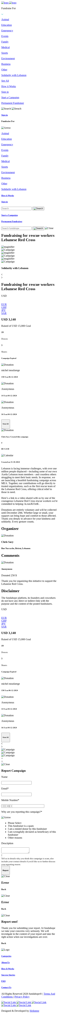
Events (4, 36)
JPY (3, 310)
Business (5, 64)
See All (5, 80)
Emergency (7, 30)
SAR (4, 313)
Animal (5, 19)
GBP (4, 307)
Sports (4, 52)
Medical (5, 47)
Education (6, 25)
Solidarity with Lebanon (13, 75)
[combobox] (7, 806)
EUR (4, 304)
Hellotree (34, 1010)
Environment (8, 58)
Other (4, 69)
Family (5, 41)
